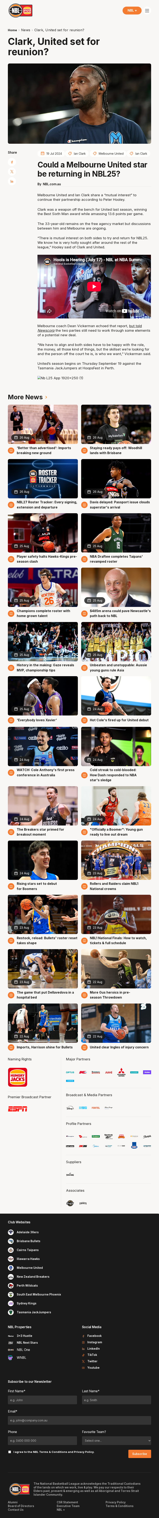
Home (12, 30)
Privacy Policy (84, 1451)
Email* (12, 1411)
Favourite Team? (94, 1432)
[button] (132, 10)
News (25, 30)
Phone (12, 1432)
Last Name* (90, 1391)
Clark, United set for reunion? (59, 30)
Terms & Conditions (53, 1451)
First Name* (16, 1391)
